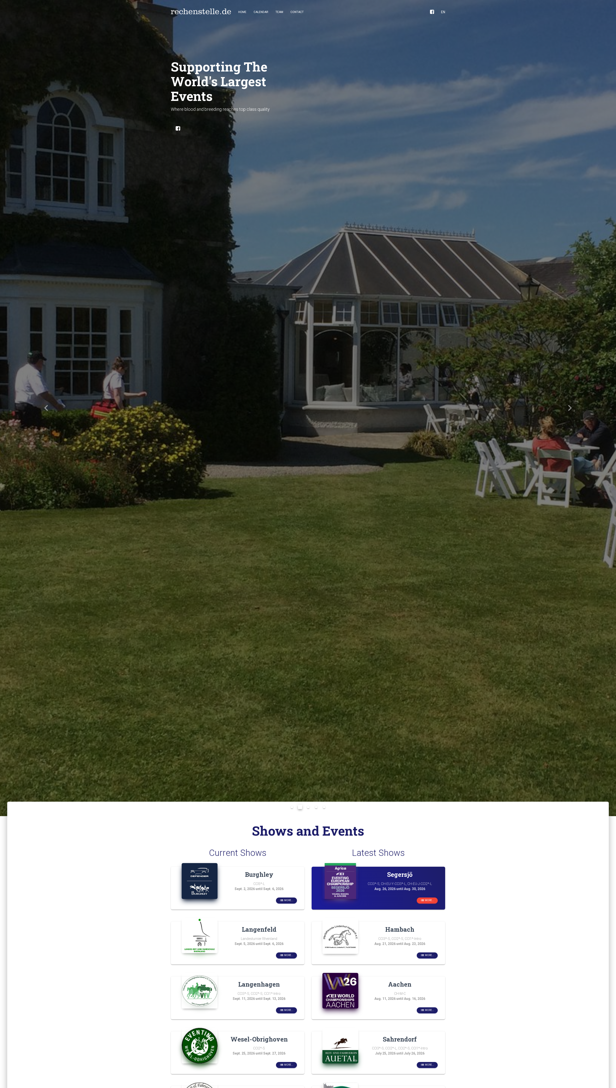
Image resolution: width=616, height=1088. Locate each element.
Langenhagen (259, 984)
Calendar (261, 12)
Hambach (399, 929)
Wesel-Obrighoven (259, 1039)
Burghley (259, 874)
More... (286, 900)
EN (443, 12)
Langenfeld (259, 929)
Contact (297, 12)
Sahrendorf (400, 1039)
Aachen (399, 984)
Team (279, 12)
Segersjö (399, 874)
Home (242, 12)
